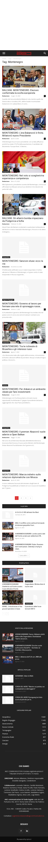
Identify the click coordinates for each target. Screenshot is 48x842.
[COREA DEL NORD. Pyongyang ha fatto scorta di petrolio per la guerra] (7, 700)
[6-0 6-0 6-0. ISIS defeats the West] (7, 515)
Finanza (5, 385)
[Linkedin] (27, 831)
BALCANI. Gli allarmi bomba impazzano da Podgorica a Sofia (22, 219)
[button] (3, 53)
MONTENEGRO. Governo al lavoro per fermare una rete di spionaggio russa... (22, 305)
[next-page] (30, 498)
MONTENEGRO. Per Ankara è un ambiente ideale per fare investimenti (24, 390)
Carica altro (23, 555)
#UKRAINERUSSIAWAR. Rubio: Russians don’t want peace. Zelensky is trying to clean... (29, 547)
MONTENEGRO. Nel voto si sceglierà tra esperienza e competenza (23, 177)
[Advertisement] (24, 25)
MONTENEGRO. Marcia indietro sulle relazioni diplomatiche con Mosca (21, 476)
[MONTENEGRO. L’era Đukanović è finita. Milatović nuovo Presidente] (24, 119)
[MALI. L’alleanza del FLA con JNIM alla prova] (7, 660)
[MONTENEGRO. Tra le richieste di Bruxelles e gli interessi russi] (24, 333)
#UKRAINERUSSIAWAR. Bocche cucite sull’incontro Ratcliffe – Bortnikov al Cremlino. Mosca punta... (28, 648)
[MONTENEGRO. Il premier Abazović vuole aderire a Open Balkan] (24, 418)
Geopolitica (6, 86)
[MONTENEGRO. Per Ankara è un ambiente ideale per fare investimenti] (24, 375)
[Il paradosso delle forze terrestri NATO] (35, 597)
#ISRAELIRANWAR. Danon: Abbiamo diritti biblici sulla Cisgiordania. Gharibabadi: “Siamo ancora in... (30, 636)
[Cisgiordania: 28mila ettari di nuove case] (35, 575)
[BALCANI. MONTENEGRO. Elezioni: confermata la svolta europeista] (24, 76)
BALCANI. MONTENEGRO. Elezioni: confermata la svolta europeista (20, 91)
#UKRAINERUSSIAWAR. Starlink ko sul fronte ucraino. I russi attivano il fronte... (12, 586)
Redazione (5, 96)
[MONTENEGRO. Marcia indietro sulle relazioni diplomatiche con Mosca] (24, 461)
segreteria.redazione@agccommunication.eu (28, 816)
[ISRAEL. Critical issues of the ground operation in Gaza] (12, 597)
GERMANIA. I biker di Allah (24, 676)
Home (4, 58)
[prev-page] (3, 613)
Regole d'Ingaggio (8, 300)
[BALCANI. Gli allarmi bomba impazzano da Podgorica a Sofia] (24, 205)
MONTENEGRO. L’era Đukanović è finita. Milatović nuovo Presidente (23, 134)
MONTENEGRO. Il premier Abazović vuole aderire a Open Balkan (23, 433)
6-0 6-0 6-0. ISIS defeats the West (27, 512)
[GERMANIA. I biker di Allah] (7, 679)
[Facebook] (21, 831)
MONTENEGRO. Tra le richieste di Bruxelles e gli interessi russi (19, 347)
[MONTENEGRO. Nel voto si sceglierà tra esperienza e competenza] (24, 162)
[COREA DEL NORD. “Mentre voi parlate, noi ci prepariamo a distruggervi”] (7, 689)
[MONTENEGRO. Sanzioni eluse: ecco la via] (24, 247)
